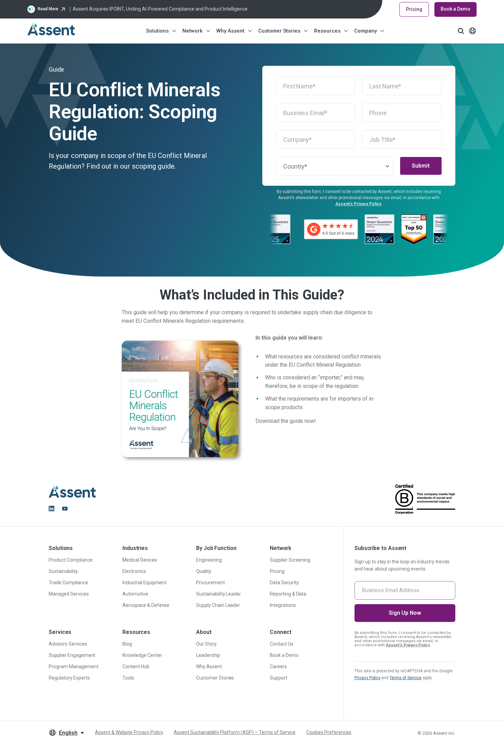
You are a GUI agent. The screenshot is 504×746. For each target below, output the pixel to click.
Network (192, 31)
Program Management (73, 666)
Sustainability (63, 571)
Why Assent (230, 31)
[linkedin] (51, 508)
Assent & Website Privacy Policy (129, 732)
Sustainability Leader (218, 594)
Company (365, 31)
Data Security (284, 582)
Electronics (134, 571)
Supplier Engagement (72, 655)
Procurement (210, 582)
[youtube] (65, 508)
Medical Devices (139, 560)
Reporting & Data (288, 594)
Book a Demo (455, 9)
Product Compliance (71, 560)
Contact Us (281, 644)
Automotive (135, 594)
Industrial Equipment (144, 582)
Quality (203, 571)
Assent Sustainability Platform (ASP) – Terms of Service (235, 732)
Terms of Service (405, 677)
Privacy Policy (368, 677)
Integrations (283, 605)
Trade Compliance (68, 582)
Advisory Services (68, 644)
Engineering (209, 560)
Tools (128, 678)
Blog (127, 644)
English (68, 733)
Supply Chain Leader (218, 605)
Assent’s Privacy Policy (358, 203)
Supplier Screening (290, 560)
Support (278, 678)
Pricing (414, 9)
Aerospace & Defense (145, 605)
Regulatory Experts (69, 678)
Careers (278, 666)
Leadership (208, 655)
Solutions (157, 31)
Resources (327, 31)
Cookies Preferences (328, 732)
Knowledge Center (142, 655)
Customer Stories (279, 31)
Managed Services (69, 594)
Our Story (206, 644)
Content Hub (135, 666)
